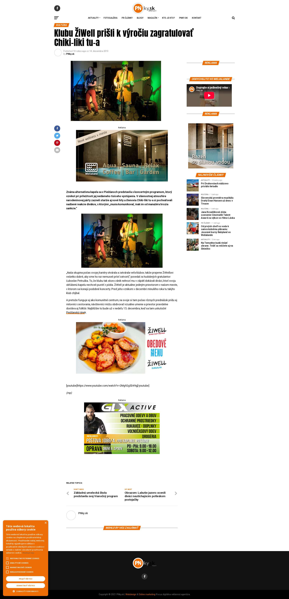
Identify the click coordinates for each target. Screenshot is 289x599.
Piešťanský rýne (75, 312)
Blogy (140, 18)
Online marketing (147, 594)
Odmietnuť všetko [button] (25, 585)
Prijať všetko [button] (25, 579)
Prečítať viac (28, 553)
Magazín (152, 18)
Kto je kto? (168, 18)
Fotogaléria (110, 18)
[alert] (25, 558)
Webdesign (131, 594)
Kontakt (196, 18)
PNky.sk (183, 18)
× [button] (45, 523)
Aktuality (93, 18)
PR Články (127, 18)
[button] (25, 591)
